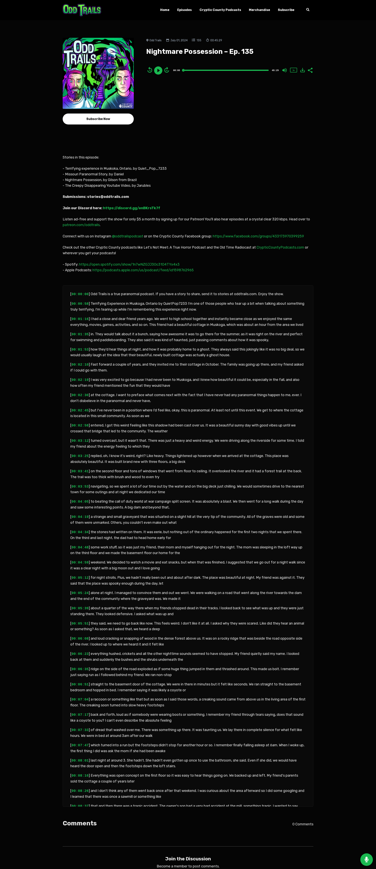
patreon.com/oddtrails (81, 225)
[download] (303, 70)
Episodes (184, 10)
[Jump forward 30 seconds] (166, 69)
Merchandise (259, 10)
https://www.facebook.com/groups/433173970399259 (258, 236)
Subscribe (286, 10)
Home (164, 10)
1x (294, 70)
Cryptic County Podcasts (220, 10)
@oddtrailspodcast (127, 236)
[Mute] (284, 70)
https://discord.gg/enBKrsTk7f (131, 208)
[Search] (305, 10)
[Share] (310, 70)
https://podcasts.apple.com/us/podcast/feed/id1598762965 (143, 270)
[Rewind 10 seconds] (149, 69)
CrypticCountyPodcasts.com (280, 247)
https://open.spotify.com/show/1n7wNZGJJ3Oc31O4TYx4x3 (129, 264)
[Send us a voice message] (367, 860)
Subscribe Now (98, 119)
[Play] (158, 70)
